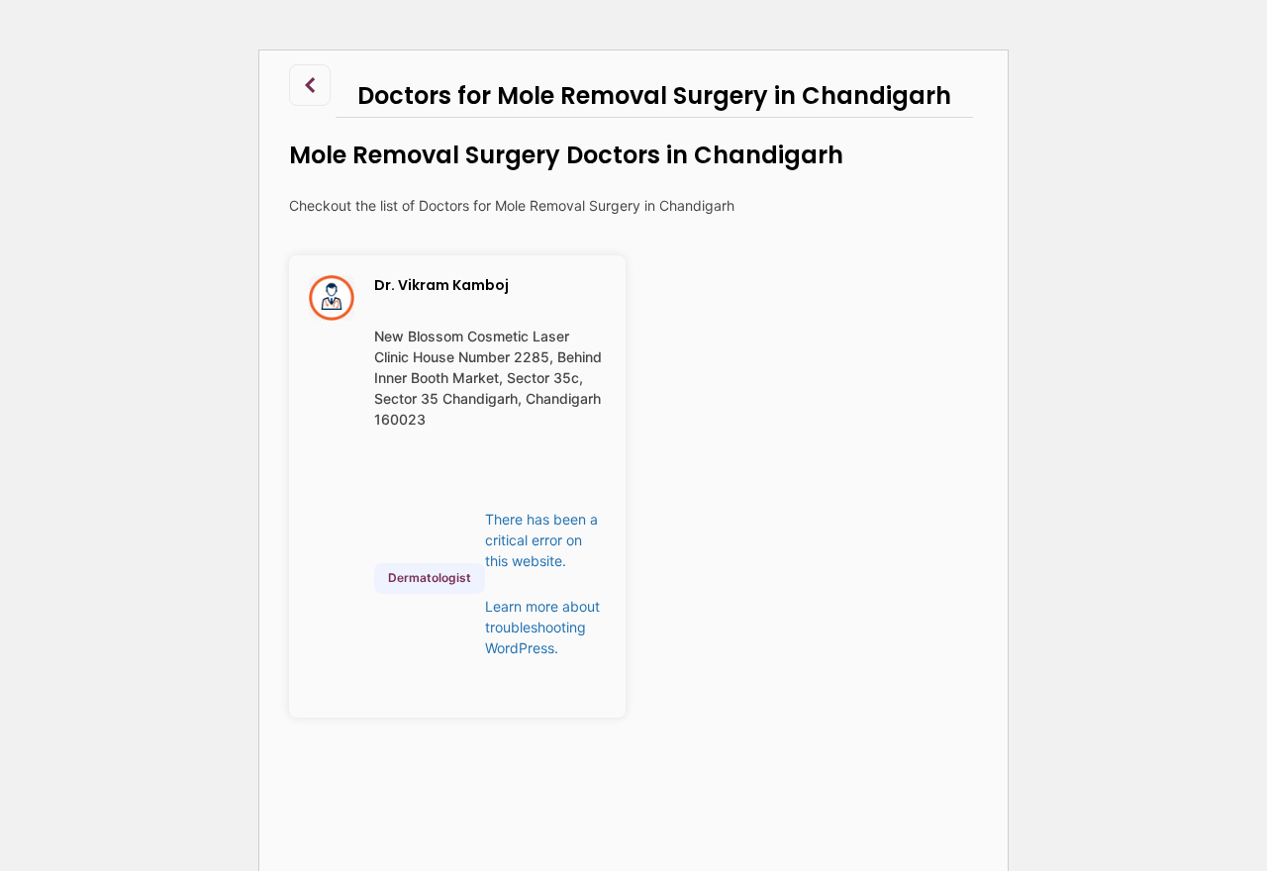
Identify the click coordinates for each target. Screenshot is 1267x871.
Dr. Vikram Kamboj (441, 285)
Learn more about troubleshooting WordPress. (542, 627)
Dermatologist (429, 577)
